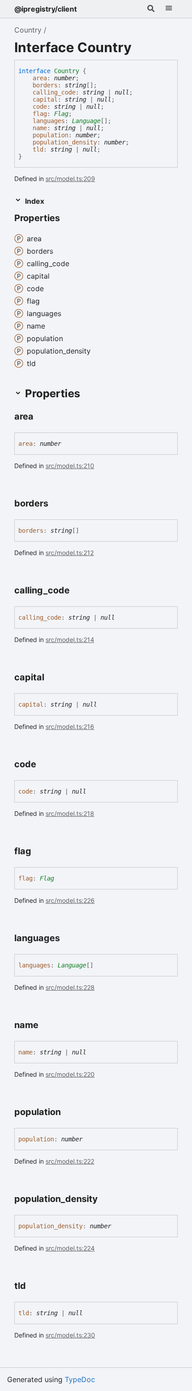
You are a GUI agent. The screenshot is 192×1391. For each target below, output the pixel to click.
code (40, 106)
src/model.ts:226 (70, 900)
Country (28, 29)
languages (49, 120)
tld (38, 149)
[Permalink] (67, 218)
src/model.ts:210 (70, 465)
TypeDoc (80, 1379)
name (40, 128)
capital (45, 99)
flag (40, 113)
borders (45, 85)
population (50, 135)
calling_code (54, 92)
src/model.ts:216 (70, 726)
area (40, 78)
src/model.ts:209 (70, 178)
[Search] (151, 9)
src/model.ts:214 (70, 639)
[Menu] (169, 9)
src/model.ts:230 (70, 1335)
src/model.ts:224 (70, 1248)
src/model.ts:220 (70, 1074)
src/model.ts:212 (70, 552)
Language (86, 120)
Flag (61, 113)
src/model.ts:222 (70, 1161)
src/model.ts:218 (70, 813)
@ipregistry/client (45, 8)
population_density (65, 142)
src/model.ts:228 (70, 987)
